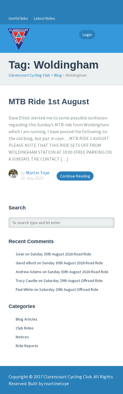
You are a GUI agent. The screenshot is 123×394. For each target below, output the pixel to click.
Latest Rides (44, 18)
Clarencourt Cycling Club (29, 75)
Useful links (18, 18)
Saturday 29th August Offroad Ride (73, 280)
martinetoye (56, 383)
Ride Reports (27, 345)
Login (87, 34)
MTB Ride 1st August (49, 101)
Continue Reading (75, 176)
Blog (58, 75)
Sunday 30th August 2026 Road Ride (60, 254)
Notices (22, 336)
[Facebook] (12, 6)
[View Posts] (15, 173)
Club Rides (25, 328)
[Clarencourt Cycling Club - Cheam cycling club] (18, 38)
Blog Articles (26, 319)
